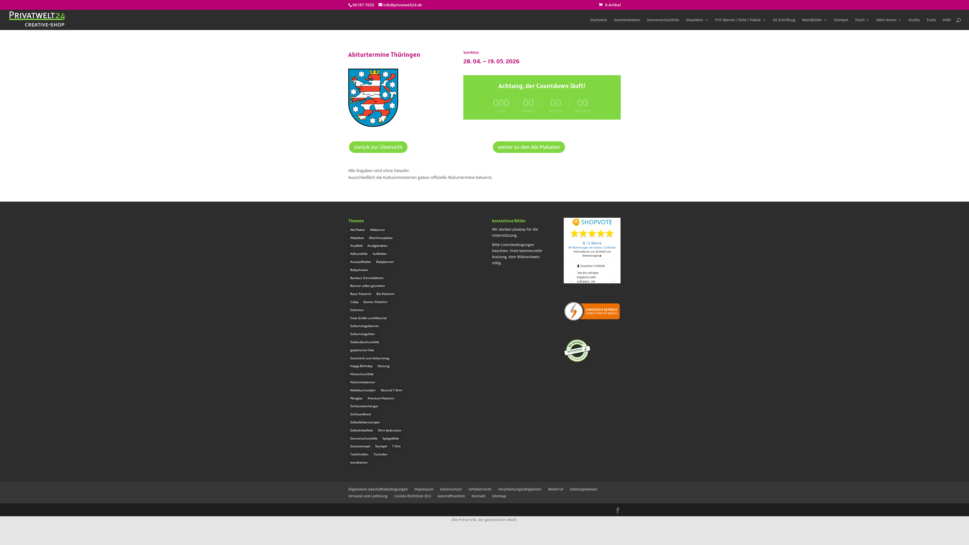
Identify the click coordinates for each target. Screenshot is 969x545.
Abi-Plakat (357, 230)
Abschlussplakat (381, 238)
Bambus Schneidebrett (367, 278)
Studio (914, 20)
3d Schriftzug (784, 20)
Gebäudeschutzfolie (364, 342)
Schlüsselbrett (360, 414)
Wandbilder (812, 20)
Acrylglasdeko (377, 245)
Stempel (841, 20)
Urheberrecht (480, 489)
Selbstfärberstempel (365, 422)
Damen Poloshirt (375, 302)
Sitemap (499, 496)
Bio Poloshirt (385, 294)
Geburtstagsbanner (364, 326)
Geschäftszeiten (451, 496)
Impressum (424, 489)
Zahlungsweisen (583, 489)
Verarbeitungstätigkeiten (520, 489)
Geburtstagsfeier (362, 334)
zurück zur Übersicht (378, 147)
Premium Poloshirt (381, 398)
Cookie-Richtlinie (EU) (412, 496)
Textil (860, 20)
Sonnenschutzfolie (663, 20)
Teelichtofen (359, 454)
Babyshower (359, 270)
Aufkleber (380, 254)
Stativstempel (360, 446)
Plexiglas (356, 398)
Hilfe (947, 20)
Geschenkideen (627, 20)
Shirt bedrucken (389, 430)
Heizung (384, 366)
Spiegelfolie (391, 438)
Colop (354, 302)
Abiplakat (357, 238)
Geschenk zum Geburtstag (369, 358)
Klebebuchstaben (363, 390)
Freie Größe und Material (368, 318)
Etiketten (357, 310)
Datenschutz (451, 489)
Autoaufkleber (360, 262)
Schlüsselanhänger (364, 406)
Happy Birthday (361, 366)
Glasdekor (694, 20)
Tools (931, 20)
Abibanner (377, 230)
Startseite (598, 20)
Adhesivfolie (359, 254)
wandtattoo (358, 462)
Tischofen (380, 454)
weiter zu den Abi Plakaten (529, 147)
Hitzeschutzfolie (362, 374)
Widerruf (555, 489)
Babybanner (385, 262)
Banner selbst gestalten (367, 286)
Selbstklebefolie (361, 430)
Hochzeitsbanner (362, 382)
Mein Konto (886, 20)
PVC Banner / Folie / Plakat (738, 20)
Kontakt (479, 496)
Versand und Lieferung (368, 496)
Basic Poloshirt (360, 294)
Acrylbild (356, 245)
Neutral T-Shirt (391, 390)
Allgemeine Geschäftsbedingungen (378, 489)
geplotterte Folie (362, 350)
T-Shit (396, 446)
